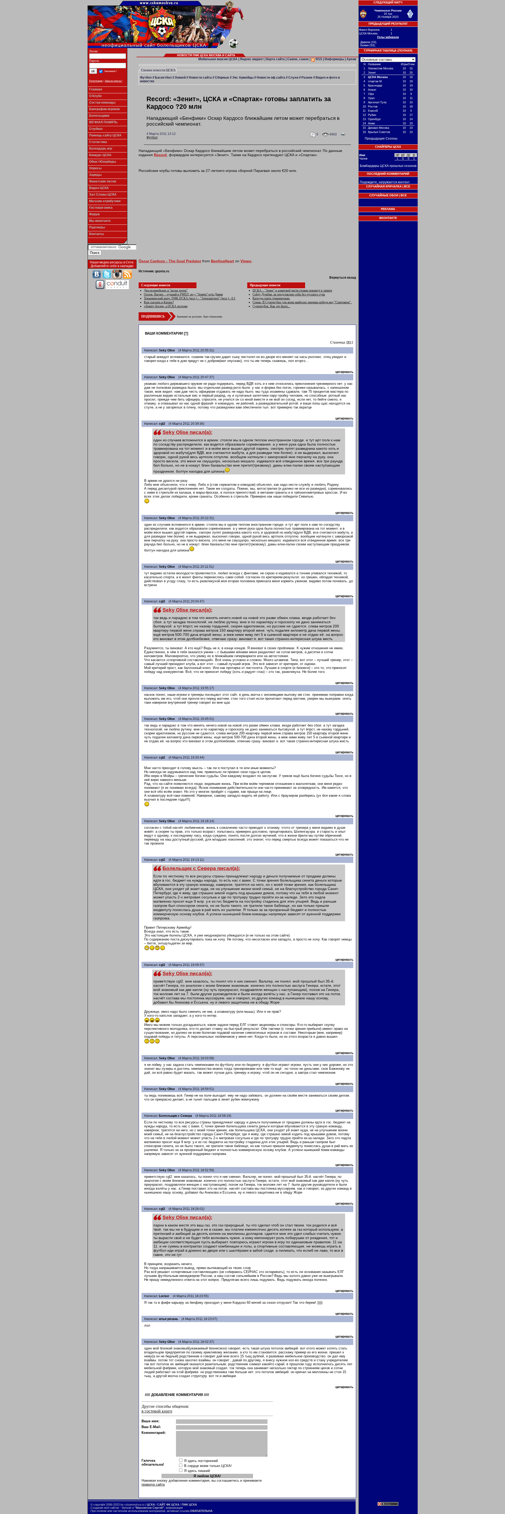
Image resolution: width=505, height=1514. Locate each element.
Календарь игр (100, 148)
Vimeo (245, 261)
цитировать (344, 372)
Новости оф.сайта (271, 77)
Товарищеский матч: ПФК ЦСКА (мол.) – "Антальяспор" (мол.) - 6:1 (189, 298)
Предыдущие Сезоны (381, 138)
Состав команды (102, 102)
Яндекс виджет (252, 59)
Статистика (98, 142)
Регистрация (96, 80)
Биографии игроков (104, 109)
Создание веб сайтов (104, 1507)
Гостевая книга (101, 207)
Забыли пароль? (113, 80)
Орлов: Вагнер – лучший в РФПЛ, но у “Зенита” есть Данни (183, 294)
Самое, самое (298, 59)
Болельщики (99, 115)
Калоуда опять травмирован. (271, 298)
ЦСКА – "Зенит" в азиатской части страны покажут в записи (292, 290)
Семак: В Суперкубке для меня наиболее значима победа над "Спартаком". (302, 302)
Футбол (146, 77)
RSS (318, 59)
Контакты (96, 234)
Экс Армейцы (243, 77)
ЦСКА (151, 1504)
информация (174, 1507)
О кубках (96, 129)
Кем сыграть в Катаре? (159, 302)
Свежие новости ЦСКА (158, 70)
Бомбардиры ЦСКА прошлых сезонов (388, 166)
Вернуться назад (342, 277)
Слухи (293, 77)
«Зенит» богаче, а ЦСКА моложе (166, 306)
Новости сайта (200, 77)
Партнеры (97, 227)
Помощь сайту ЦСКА (105, 135)
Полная (404, 50)
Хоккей (180, 77)
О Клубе (95, 96)
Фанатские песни (102, 181)
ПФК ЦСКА (189, 1504)
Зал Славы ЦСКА (103, 194)
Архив (351, 59)
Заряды (95, 175)
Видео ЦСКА (99, 188)
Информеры (334, 59)
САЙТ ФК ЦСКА (168, 1504)
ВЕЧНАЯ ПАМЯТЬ (103, 122)
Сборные (222, 77)
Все (407, 186)
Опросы (95, 168)
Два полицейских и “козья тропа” (166, 290)
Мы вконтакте (100, 221)
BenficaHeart (222, 261)
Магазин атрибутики (104, 201)
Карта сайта (275, 59)
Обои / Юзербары (102, 161)
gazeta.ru (162, 271)
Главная (95, 89)
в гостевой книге (157, 1411)
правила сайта (153, 1484)
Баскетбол (163, 77)
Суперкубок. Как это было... (271, 306)
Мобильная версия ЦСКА (218, 59)
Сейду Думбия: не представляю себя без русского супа (288, 294)
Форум (94, 214)
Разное (306, 77)
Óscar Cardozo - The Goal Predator (170, 261)
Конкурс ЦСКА (100, 155)
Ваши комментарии (164, 333)
